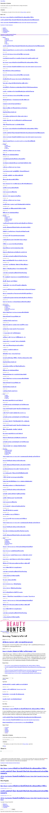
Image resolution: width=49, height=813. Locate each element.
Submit (13, 809)
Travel (6, 217)
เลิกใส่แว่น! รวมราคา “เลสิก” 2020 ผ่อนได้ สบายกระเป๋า (18, 642)
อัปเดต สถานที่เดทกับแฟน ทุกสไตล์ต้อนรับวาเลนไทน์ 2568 (15, 252)
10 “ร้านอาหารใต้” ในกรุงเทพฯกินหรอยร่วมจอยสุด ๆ (14, 235)
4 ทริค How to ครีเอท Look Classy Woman (11, 150)
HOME (4, 28)
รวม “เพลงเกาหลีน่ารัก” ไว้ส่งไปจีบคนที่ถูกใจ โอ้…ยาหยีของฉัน (16, 421)
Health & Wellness (8, 218)
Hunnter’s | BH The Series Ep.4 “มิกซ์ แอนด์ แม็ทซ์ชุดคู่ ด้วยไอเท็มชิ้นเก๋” (18, 546)
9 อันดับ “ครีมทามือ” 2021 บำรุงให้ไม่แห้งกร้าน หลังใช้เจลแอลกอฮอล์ (17, 120)
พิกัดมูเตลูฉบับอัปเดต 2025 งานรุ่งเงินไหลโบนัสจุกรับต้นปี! (14, 374)
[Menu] (0, 621)
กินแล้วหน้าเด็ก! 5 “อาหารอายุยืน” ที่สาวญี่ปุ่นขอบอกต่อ (13, 694)
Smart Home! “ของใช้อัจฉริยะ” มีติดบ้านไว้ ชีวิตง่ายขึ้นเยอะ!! (15, 264)
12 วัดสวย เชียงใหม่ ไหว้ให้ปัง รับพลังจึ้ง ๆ (11, 575)
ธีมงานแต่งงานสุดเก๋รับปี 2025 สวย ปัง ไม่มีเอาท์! (13, 400)
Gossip (6, 306)
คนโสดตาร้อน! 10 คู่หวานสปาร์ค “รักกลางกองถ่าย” (13, 328)
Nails (6, 42)
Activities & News (6, 706)
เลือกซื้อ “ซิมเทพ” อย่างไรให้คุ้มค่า (10, 281)
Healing (6, 397)
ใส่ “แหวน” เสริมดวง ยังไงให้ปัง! (9, 579)
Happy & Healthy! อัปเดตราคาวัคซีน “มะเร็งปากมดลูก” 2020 (19, 651)
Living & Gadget (8, 220)
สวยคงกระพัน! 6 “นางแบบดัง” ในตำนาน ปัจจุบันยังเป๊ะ (14, 341)
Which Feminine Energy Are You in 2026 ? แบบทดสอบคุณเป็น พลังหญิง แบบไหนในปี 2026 (21, 456)
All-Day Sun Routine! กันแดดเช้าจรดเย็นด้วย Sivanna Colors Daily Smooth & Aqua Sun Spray (18, 22)
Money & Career (8, 451)
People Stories (8, 452)
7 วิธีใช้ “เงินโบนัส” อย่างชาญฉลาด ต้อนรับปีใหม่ (13, 477)
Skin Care (7, 39)
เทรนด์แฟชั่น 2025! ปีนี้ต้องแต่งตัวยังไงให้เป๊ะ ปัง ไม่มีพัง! (14, 208)
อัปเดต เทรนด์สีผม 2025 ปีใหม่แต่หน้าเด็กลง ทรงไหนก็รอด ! (15, 107)
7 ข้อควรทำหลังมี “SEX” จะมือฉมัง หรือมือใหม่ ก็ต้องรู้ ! (14, 445)
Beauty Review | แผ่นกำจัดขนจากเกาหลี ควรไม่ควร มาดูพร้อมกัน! (16, 559)
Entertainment (6, 304)
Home (8, 632)
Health (4, 639)
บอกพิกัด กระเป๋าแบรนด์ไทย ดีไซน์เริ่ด (11, 187)
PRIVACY (5, 29)
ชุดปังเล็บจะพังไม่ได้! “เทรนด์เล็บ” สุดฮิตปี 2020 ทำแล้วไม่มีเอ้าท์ (15, 684)
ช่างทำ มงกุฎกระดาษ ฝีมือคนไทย (10, 191)
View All (7, 43)
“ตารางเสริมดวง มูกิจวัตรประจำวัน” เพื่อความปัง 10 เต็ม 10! (15, 116)
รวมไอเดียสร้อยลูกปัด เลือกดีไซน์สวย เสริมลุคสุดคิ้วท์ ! (14, 158)
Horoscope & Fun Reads (10, 309)
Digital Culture (8, 453)
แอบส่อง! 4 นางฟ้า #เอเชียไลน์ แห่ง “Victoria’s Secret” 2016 (14, 689)
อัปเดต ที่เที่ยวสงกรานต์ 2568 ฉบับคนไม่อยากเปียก (13, 247)
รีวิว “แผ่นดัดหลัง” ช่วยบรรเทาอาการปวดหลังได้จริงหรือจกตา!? (16, 276)
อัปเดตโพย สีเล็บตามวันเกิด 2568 (9, 112)
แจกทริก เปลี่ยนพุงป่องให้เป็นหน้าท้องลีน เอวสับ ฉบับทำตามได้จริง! (17, 227)
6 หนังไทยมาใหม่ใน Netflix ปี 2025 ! (10, 320)
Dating (6, 395)
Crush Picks (7, 308)
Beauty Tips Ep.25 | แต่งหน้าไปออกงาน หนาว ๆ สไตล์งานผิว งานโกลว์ (17, 554)
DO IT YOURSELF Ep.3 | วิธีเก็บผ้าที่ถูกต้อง (12, 583)
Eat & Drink (7, 216)
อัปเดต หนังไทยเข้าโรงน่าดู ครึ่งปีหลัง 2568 (11, 316)
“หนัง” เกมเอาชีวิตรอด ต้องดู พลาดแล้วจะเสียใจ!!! (13, 345)
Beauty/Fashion (8, 539)
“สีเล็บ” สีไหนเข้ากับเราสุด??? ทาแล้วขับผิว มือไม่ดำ (13, 124)
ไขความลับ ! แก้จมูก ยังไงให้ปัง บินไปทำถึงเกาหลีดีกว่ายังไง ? (15, 83)
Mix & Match (7, 146)
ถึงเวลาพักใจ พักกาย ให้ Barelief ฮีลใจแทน (11, 70)
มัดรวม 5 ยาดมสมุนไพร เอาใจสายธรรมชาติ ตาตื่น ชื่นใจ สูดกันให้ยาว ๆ (18, 293)
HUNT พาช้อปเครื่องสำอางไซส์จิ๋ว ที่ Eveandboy (13, 592)
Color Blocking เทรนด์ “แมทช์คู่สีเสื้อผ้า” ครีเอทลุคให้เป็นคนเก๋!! (16, 171)
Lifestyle (4, 215)
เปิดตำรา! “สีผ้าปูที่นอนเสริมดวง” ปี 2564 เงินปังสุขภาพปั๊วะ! (15, 268)
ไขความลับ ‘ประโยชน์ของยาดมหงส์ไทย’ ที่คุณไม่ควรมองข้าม (16, 530)
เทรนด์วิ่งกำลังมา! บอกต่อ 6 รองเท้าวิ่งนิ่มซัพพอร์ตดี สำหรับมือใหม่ (16, 204)
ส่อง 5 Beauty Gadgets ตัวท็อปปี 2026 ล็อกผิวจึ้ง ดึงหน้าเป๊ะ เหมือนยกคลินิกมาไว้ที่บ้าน (17, 17)
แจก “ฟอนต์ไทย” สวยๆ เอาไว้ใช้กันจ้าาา (11, 514)
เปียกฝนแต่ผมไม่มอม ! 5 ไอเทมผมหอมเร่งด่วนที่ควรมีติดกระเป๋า (16, 99)
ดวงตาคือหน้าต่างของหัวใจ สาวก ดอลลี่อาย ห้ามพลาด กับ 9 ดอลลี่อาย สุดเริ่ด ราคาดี (20, 58)
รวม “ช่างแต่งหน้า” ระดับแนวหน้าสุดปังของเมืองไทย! (14, 506)
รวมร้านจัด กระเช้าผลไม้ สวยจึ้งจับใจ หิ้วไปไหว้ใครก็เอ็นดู (15, 256)
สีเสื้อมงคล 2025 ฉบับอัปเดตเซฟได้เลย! (11, 154)
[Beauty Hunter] (7, 35)
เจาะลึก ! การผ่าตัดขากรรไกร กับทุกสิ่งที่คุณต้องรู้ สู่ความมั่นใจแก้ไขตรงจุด (18, 91)
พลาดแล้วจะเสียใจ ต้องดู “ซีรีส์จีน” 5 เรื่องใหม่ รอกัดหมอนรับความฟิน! (17, 357)
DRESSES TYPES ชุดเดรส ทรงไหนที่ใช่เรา (12, 196)
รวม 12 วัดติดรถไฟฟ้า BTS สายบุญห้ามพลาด (12, 567)
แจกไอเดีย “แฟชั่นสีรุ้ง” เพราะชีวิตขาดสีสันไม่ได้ (13, 175)
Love (4, 394)
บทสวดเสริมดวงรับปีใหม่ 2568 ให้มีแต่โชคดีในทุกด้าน (14, 366)
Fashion (4, 144)
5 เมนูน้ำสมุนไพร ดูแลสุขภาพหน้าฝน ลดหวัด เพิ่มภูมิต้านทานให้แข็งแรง (18, 223)
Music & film (7, 305)
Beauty (4, 37)
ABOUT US (5, 30)
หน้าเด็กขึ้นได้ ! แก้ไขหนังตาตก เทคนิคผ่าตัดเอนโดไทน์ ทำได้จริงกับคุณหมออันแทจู (20, 87)
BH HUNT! (7, 542)
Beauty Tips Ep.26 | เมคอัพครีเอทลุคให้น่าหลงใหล (13, 550)
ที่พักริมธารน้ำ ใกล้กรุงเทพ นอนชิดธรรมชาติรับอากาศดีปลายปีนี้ (16, 563)
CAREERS (5, 32)
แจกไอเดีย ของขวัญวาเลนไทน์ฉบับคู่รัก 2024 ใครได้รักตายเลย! (16, 404)
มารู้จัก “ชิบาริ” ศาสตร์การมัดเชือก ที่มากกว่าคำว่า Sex (14, 412)
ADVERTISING (6, 31)
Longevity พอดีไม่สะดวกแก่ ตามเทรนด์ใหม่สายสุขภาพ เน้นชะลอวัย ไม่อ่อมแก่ (19, 289)
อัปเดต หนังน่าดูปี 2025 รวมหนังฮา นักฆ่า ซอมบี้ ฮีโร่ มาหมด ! (15, 324)
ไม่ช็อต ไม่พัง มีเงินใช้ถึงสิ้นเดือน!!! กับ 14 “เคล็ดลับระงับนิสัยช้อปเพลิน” (17, 481)
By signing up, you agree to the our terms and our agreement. (16, 12)
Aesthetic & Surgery (9, 40)
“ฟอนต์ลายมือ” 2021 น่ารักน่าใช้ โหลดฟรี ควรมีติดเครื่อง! (15, 285)
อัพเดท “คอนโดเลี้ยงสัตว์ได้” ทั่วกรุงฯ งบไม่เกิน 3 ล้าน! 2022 (15, 260)
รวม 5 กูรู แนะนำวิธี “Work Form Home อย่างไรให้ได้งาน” (15, 518)
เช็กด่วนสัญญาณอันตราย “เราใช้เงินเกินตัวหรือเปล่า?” (14, 485)
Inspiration (5, 449)
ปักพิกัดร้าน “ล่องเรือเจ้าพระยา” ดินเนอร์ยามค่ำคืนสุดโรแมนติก (16, 231)
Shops (6, 147)
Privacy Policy (23, 12)
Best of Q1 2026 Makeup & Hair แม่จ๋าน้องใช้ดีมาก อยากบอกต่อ (16, 54)
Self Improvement (8, 450)
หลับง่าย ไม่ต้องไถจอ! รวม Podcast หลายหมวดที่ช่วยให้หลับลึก (16, 312)
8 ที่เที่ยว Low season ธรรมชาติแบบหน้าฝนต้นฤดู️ (13, 243)
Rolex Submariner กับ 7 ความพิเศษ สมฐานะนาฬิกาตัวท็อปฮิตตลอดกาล (17, 183)
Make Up (7, 38)
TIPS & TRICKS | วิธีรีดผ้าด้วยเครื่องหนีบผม (12, 588)
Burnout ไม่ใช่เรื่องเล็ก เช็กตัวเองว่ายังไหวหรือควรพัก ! (14, 460)
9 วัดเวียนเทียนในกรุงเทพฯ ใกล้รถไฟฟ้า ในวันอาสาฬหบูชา (15, 239)
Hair (6, 41)
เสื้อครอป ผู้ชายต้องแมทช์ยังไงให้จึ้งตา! (11, 179)
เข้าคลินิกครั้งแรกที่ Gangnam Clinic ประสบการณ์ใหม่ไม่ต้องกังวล (16, 78)
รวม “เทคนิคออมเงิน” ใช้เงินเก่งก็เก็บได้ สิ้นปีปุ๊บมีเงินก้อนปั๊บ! (15, 473)
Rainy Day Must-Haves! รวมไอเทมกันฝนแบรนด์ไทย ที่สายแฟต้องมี (17, 301)
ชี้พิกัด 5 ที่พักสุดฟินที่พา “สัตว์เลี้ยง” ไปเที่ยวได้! (12, 429)
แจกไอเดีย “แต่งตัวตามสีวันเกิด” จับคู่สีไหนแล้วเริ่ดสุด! (14, 493)
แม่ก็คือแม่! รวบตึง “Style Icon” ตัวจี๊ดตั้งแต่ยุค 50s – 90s (14, 337)
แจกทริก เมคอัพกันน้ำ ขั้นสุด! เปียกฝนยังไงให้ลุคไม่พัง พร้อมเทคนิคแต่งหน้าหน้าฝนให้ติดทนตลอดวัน (19, 19)
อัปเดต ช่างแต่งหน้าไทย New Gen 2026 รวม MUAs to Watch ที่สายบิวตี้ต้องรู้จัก (19, 50)
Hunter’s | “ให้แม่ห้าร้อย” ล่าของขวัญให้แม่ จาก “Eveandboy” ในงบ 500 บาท (19, 596)
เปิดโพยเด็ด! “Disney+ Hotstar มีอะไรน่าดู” (11, 353)
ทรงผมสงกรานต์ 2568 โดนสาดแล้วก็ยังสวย (12, 103)
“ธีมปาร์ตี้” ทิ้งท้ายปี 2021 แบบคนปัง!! (10, 510)
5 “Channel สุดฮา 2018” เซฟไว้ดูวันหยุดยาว (12, 332)
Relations (7, 396)
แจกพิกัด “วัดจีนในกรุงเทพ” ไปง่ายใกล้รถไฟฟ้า (12, 497)
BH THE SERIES (8, 543)
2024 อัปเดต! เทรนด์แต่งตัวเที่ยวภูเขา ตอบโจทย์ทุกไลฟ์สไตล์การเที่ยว (17, 162)
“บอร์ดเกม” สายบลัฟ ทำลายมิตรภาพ (10, 349)
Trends (6, 145)
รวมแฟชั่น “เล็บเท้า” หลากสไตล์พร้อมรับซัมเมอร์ (12, 699)
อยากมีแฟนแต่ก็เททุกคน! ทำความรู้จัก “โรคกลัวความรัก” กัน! (16, 468)
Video (4, 538)
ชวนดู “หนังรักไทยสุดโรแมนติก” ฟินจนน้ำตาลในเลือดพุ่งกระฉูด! (16, 408)
